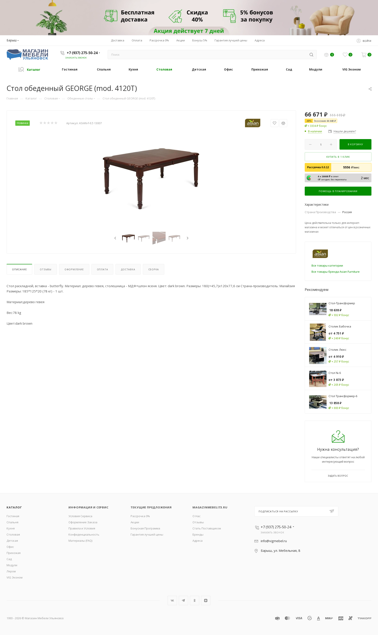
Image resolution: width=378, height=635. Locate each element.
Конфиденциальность (83, 534)
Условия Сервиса (80, 516)
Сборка (153, 269)
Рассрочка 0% (140, 516)
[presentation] (114, 238)
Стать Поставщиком (206, 528)
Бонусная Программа (145, 528)
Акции (135, 522)
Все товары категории (327, 265)
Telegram (183, 600)
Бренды (197, 534)
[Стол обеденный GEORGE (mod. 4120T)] (151, 179)
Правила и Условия (81, 528)
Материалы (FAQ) (80, 541)
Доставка (128, 269)
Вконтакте (172, 600)
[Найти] (311, 54)
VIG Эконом (15, 577)
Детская (12, 541)
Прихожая (14, 553)
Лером (11, 571)
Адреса (197, 541)
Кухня (11, 528)
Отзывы (45, 269)
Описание (19, 269)
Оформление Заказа (82, 522)
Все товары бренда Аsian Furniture (336, 272)
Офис (10, 547)
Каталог (14, 507)
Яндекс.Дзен (205, 600)
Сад (9, 559)
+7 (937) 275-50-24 (82, 52)
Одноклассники (194, 600)
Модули (12, 565)
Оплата (102, 269)
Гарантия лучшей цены (147, 534)
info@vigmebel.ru (274, 541)
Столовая (13, 534)
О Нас (196, 516)
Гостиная (13, 516)
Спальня (12, 522)
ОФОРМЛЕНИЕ (74, 269)
